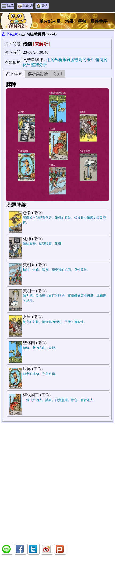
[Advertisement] (57, 483)
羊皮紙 (27, 6)
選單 (10, 6)
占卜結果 (10, 34)
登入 (44, 6)
